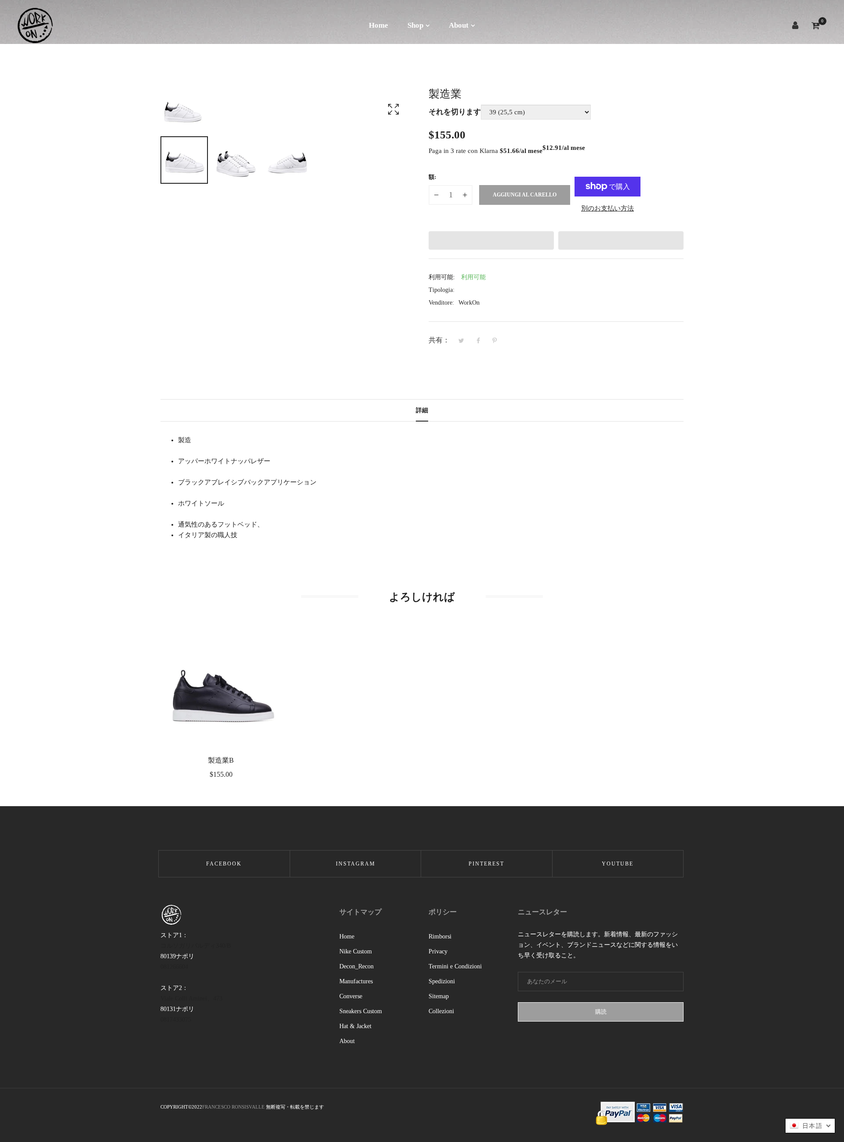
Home (346, 936)
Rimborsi (440, 936)
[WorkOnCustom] (35, 25)
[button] (491, 240)
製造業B (221, 760)
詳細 (422, 410)
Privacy (438, 951)
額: (432, 177)
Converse (350, 996)
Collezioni (441, 1011)
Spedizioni (442, 981)
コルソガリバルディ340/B (195, 945)
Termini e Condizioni (455, 966)
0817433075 (175, 1019)
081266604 (174, 967)
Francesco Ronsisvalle (234, 1106)
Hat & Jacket (355, 1026)
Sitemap (439, 996)
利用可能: (442, 277)
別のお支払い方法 (607, 208)
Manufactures (356, 981)
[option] (184, 160)
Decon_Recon (356, 966)
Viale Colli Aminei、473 (191, 998)
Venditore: (441, 302)
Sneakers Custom (360, 1011)
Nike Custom (355, 951)
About (347, 1041)
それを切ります (455, 112)
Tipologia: (442, 290)
